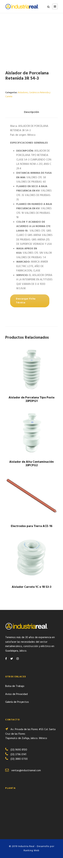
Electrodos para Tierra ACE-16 (31, 526)
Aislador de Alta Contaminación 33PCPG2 (31, 464)
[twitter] (11, 659)
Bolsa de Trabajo (14, 686)
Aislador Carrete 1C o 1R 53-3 (31, 587)
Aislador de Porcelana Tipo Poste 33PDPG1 (31, 399)
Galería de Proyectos (17, 702)
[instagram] (17, 659)
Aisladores (23, 92)
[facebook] (6, 659)
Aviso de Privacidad (16, 694)
